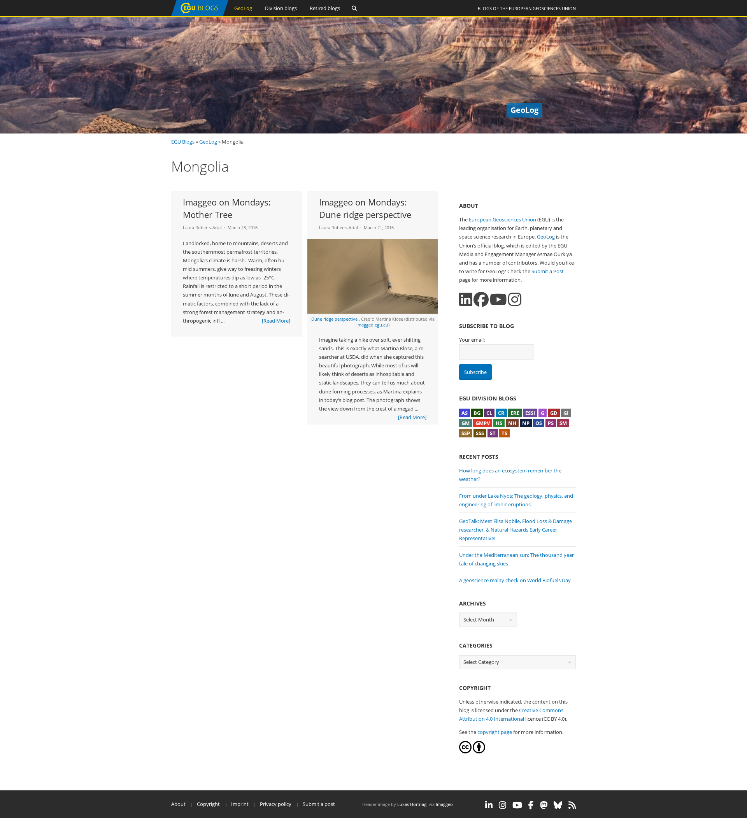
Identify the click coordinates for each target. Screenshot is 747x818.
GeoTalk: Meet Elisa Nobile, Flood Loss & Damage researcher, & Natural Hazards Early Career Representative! (515, 530)
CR (501, 412)
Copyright (208, 803)
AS (464, 412)
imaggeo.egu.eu (372, 325)
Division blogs (281, 8)
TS (504, 433)
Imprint (240, 803)
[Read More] (276, 320)
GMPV (482, 423)
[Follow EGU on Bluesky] (558, 805)
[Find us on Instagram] (514, 299)
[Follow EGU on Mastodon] (543, 805)
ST (493, 433)
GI (565, 412)
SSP (465, 433)
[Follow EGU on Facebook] (531, 805)
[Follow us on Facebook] (481, 299)
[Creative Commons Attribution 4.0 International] (465, 751)
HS (499, 423)
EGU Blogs (183, 141)
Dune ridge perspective (335, 319)
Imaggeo (444, 804)
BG (476, 412)
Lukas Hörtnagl (412, 804)
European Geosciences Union (542, 8)
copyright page (494, 731)
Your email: (472, 339)
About (178, 803)
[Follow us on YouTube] (498, 299)
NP (526, 423)
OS (538, 423)
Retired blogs (325, 8)
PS (551, 423)
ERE (514, 412)
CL (489, 412)
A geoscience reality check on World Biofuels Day (515, 580)
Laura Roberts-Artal (202, 227)
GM (465, 423)
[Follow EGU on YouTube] (517, 805)
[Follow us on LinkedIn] (465, 299)
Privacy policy (275, 803)
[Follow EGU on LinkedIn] (489, 805)
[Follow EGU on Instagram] (502, 805)
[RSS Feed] (572, 805)
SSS (480, 433)
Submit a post (319, 803)
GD (554, 412)
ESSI (530, 412)
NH (512, 423)
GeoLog (243, 8)
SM (563, 423)
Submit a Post (547, 271)
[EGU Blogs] (199, 14)
